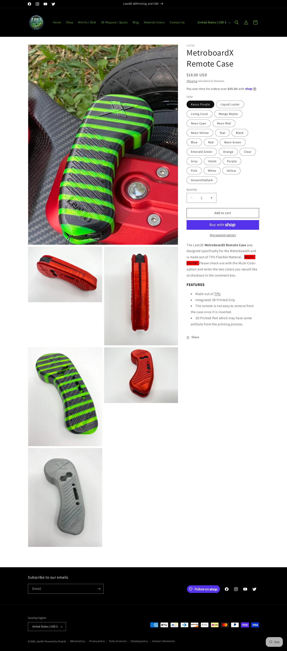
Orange (228, 152)
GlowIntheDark (202, 180)
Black (240, 133)
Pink (194, 171)
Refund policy (77, 641)
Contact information (163, 641)
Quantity (192, 189)
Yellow (231, 171)
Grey (194, 161)
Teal (222, 133)
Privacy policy (97, 641)
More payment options (223, 234)
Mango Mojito (228, 114)
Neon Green (232, 142)
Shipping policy (139, 641)
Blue (194, 142)
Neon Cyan (198, 123)
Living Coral (199, 114)
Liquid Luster (230, 104)
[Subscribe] (98, 589)
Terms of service (117, 641)
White (212, 171)
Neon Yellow (200, 133)
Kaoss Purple (200, 104)
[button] (236, 22)
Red (211, 142)
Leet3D (40, 641)
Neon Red (224, 123)
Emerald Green (201, 152)
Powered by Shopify (55, 641)
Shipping (192, 80)
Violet (212, 161)
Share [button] (195, 337)
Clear (247, 152)
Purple (232, 161)
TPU (217, 294)
